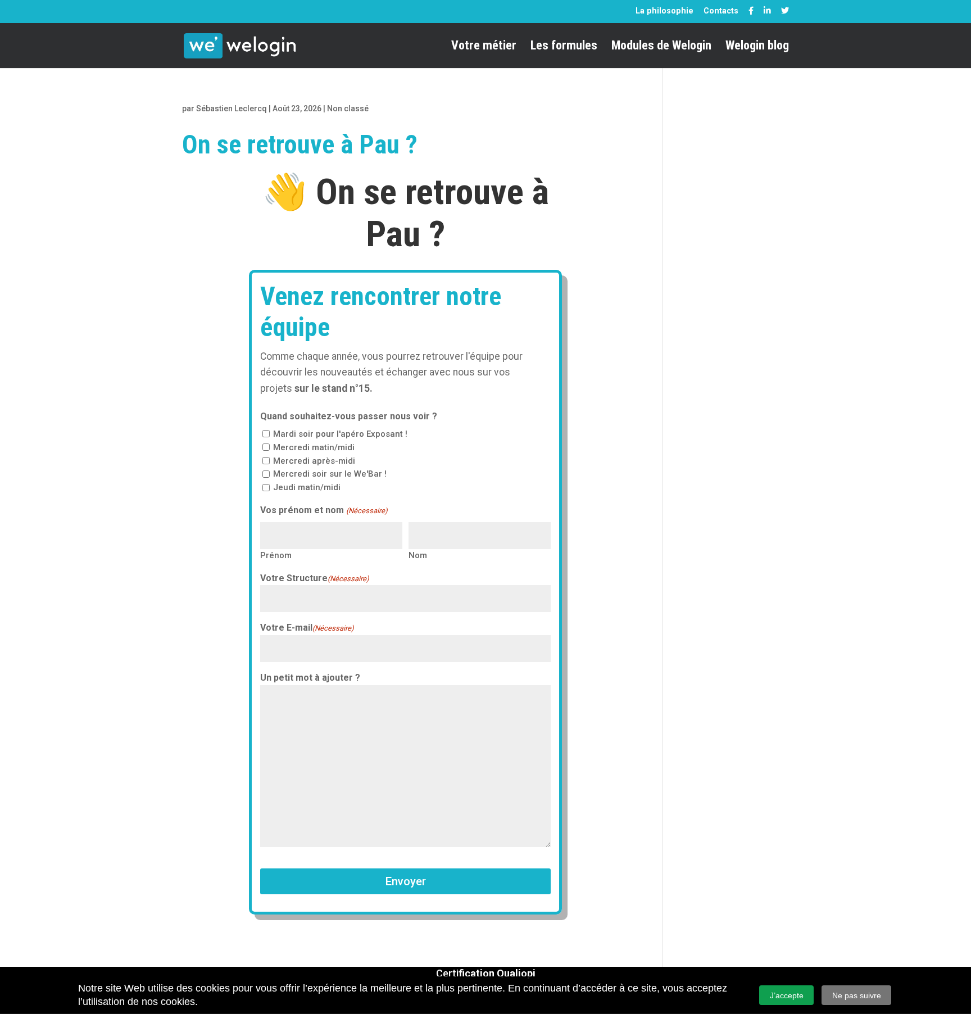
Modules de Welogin (661, 47)
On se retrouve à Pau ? (300, 144)
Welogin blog (757, 47)
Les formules (563, 47)
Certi (486, 973)
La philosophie (664, 10)
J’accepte (787, 995)
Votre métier (483, 47)
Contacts (721, 10)
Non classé (348, 108)
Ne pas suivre (856, 995)
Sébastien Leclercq (231, 108)
